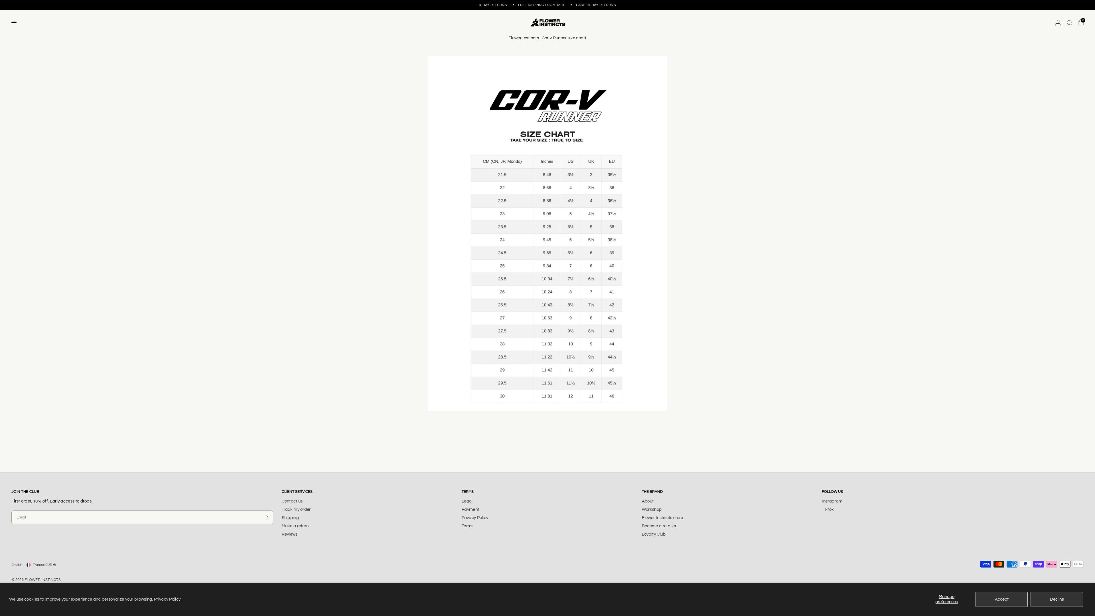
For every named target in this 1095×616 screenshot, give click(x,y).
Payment (470, 509)
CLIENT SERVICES (297, 492)
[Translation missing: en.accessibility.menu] (14, 22)
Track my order (296, 509)
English (16, 565)
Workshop (652, 509)
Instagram (832, 501)
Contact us (292, 501)
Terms (468, 526)
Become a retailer (659, 526)
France (44, 565)
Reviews (290, 534)
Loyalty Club (654, 534)
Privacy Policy (167, 599)
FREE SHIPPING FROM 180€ (536, 5)
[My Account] (1058, 22)
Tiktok (828, 509)
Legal (467, 501)
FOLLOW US (832, 492)
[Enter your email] (267, 517)
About (648, 501)
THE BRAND (652, 492)
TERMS (468, 492)
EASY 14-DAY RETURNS (482, 5)
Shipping (290, 518)
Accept (1002, 599)
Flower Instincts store (662, 518)
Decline (1057, 599)
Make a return (295, 526)
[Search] (1069, 22)
